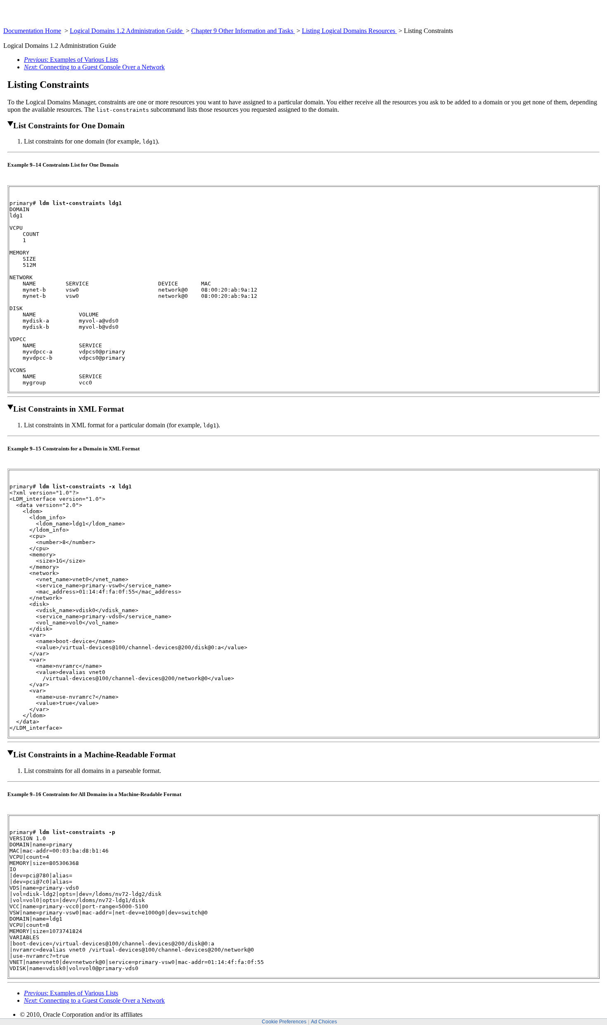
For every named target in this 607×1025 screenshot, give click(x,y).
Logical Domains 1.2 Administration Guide (127, 30)
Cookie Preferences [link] (284, 1022)
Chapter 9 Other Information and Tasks (243, 30)
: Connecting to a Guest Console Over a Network (94, 67)
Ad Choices (324, 1022)
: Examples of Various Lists (71, 59)
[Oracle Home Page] (23, 24)
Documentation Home (32, 30)
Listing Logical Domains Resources (349, 30)
